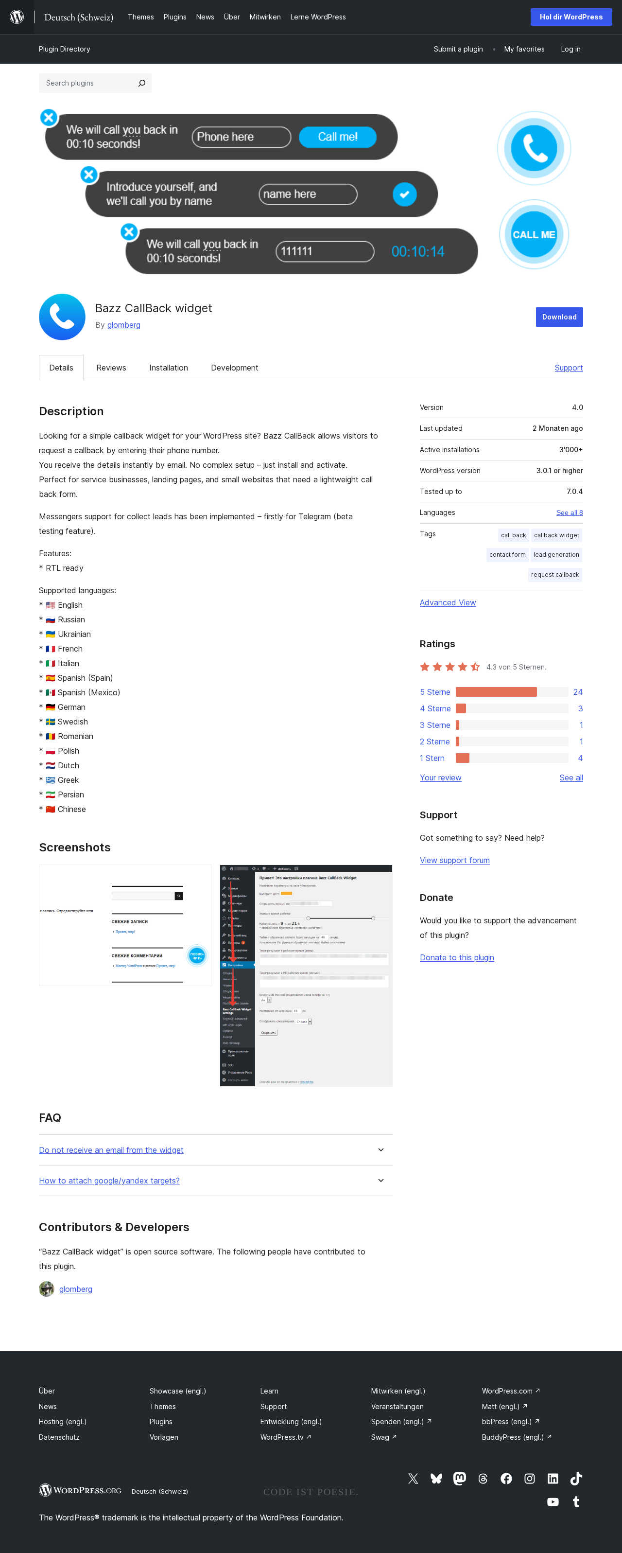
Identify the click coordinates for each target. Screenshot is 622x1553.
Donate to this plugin (457, 957)
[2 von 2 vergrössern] (379, 877)
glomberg (123, 325)
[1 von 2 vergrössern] (199, 877)
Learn (269, 1391)
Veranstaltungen (397, 1406)
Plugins (161, 1421)
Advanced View (448, 602)
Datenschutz (59, 1437)
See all (571, 777)
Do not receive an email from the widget (111, 1150)
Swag (384, 1437)
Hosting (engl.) (63, 1421)
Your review (441, 777)
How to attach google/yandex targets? (109, 1180)
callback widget (556, 535)
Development (235, 367)
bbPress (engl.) (511, 1421)
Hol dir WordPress (571, 17)
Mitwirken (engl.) (398, 1391)
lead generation (556, 554)
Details (61, 367)
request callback (555, 574)
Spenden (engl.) (401, 1421)
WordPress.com (511, 1391)
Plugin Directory (64, 49)
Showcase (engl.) (178, 1391)
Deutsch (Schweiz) (160, 1491)
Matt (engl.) (505, 1406)
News (48, 1406)
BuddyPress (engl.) (517, 1437)
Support (569, 367)
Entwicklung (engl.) (291, 1421)
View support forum (455, 860)
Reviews (111, 367)
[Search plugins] (142, 83)
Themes (163, 1406)
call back (513, 535)
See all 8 (569, 512)
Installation (168, 367)
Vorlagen (164, 1437)
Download (559, 317)
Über (47, 1391)
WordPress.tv (286, 1437)
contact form (507, 554)
